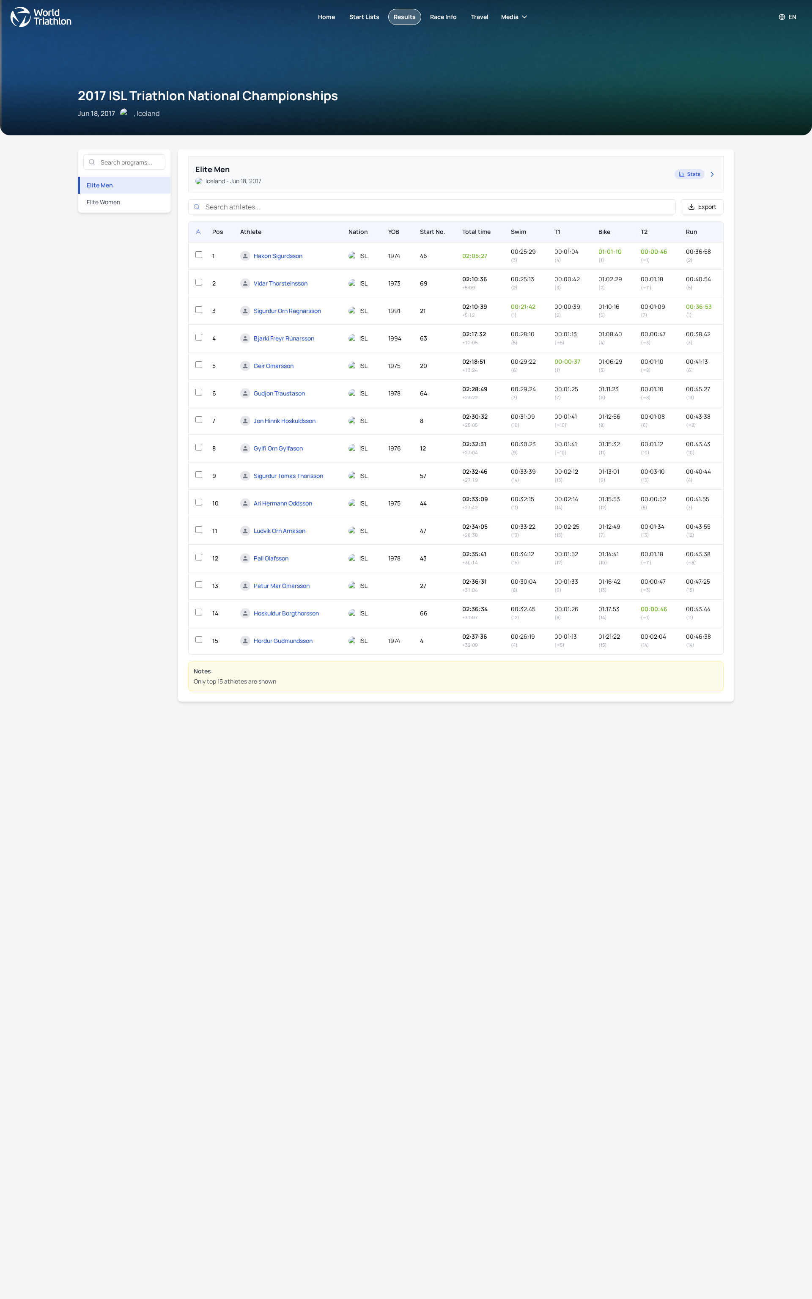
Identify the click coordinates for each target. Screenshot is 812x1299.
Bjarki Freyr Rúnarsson (284, 338)
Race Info (443, 17)
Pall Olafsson (271, 558)
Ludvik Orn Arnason (279, 531)
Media (509, 17)
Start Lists (364, 17)
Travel (479, 17)
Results (405, 17)
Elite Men (100, 185)
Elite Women (103, 202)
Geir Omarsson (274, 366)
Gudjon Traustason (279, 393)
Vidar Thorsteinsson (280, 283)
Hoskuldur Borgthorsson (286, 613)
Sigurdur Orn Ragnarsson (287, 311)
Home (326, 17)
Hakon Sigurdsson (278, 256)
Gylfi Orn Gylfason (278, 448)
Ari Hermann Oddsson (283, 503)
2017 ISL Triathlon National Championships (208, 95)
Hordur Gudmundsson (283, 641)
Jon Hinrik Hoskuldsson (284, 421)
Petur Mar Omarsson (282, 586)
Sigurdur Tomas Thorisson (288, 476)
